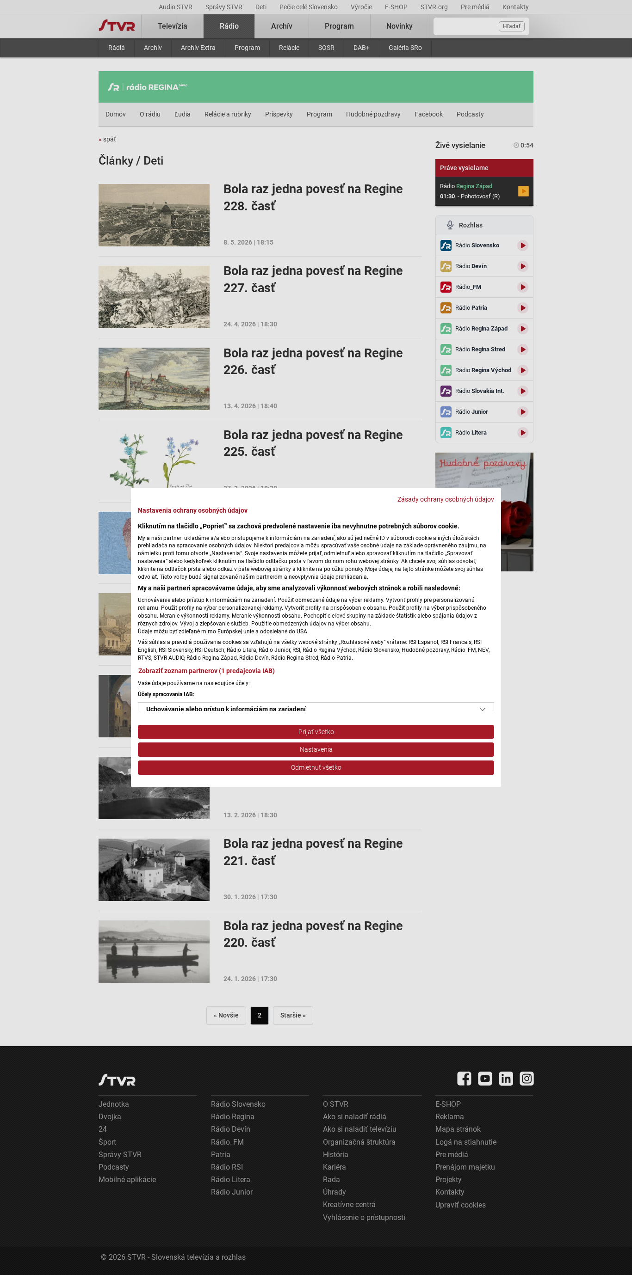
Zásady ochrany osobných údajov (445, 499)
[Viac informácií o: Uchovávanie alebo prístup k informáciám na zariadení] (482, 709)
